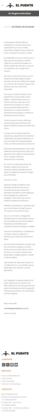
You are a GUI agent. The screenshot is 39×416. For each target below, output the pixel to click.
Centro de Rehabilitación (11, 376)
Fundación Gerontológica (11, 384)
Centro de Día (7, 378)
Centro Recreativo (8, 381)
